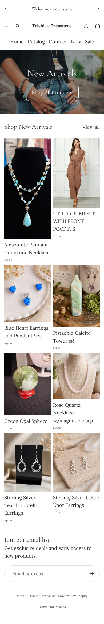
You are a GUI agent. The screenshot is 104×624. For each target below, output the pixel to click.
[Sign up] (91, 573)
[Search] (17, 26)
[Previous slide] (6, 9)
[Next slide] (98, 9)
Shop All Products (52, 92)
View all (91, 127)
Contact (58, 42)
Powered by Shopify (72, 596)
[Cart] (97, 26)
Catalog (36, 42)
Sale (89, 42)
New (76, 42)
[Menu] (6, 26)
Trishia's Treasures (42, 596)
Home (17, 42)
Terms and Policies (52, 607)
